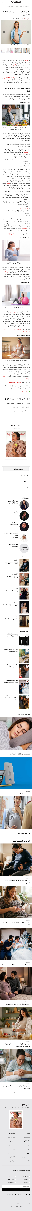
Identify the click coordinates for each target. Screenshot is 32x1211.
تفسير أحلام (16, 616)
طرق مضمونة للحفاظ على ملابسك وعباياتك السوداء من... (11, 636)
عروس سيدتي (27, 1153)
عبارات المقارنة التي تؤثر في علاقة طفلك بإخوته (11, 577)
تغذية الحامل (25, 411)
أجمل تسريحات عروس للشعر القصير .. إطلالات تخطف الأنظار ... (10, 605)
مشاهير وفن (26, 1179)
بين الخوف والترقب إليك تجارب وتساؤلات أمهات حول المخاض (11, 563)
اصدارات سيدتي (26, 1157)
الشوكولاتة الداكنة (24, 209)
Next (4, 32)
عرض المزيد (16, 1093)
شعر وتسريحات (15, 602)
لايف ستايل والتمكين (25, 1177)
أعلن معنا (13, 1203)
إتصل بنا (9, 1203)
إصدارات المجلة (16, 425)
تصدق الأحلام (26, 482)
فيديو (28, 1133)
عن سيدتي (12, 1141)
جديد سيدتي (25, 557)
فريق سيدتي (12, 1149)
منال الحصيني (15, 546)
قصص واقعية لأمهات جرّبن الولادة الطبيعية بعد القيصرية (11, 681)
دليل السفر (27, 1161)
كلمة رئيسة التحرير (18, 469)
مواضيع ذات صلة (24, 714)
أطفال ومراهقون (15, 574)
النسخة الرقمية (16, 461)
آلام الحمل (16, 411)
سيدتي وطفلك (10, 403)
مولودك (16, 588)
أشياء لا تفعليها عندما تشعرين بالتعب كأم (10, 591)
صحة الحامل (16, 407)
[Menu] (29, 2)
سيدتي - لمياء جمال (25, 19)
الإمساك (6, 272)
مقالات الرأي (26, 498)
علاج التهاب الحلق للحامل (15, 382)
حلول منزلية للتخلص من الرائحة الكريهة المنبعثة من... (11, 651)
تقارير (29, 1149)
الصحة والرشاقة (11, 1177)
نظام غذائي (24, 228)
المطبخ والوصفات (11, 1179)
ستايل (28, 1145)
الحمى (14, 65)
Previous (28, 32)
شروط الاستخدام (27, 1203)
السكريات (26, 152)
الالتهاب (26, 60)
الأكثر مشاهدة (24, 631)
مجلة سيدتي (12, 1133)
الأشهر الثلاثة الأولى (9, 78)
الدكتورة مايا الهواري (14, 525)
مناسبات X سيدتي (11, 1137)
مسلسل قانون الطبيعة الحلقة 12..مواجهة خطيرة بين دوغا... (11, 666)
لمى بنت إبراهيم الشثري (13, 503)
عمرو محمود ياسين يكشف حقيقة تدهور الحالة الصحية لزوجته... (11, 698)
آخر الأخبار (12, 1161)
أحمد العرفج (15, 537)
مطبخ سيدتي (27, 1137)
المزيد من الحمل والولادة (21, 841)
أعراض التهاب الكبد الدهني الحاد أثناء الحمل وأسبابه (16, 330)
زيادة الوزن (12, 312)
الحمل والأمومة (11, 1182)
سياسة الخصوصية (20, 1203)
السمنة (8, 183)
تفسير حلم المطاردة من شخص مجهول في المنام (11, 619)
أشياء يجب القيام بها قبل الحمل (14, 234)
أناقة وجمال (26, 1182)
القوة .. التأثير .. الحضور (25, 475)
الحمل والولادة (20, 403)
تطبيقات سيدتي (11, 1153)
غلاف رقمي (12, 1157)
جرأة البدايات (26, 488)
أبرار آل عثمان (15, 514)
